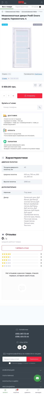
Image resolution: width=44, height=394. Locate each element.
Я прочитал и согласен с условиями (23, 363)
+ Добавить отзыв (22, 248)
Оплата (11, 130)
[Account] (42, 2)
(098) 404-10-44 (22, 337)
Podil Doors (38, 74)
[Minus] (4, 95)
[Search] (6, 2)
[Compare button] (40, 85)
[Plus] (13, 95)
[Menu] (3, 2)
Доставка (12, 116)
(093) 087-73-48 (22, 334)
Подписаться (34, 359)
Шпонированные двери (29, 11)
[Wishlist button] (35, 85)
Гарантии (12, 142)
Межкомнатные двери (12, 11)
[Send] (39, 107)
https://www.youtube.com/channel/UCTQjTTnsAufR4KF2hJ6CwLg (24, 347)
